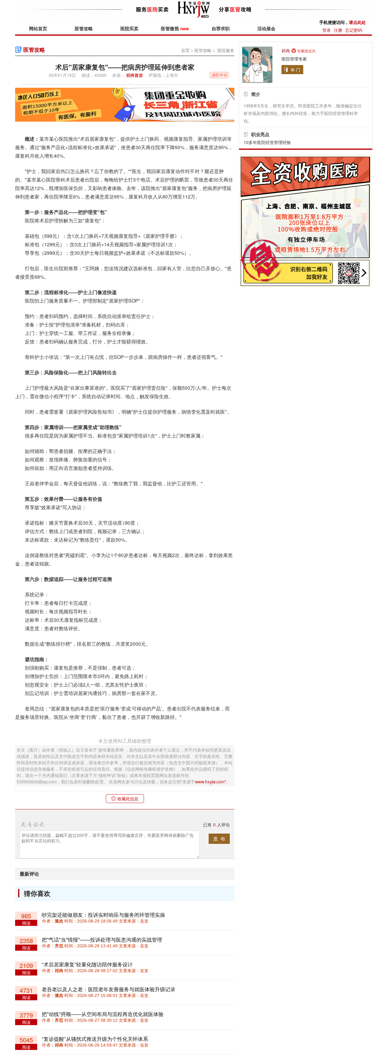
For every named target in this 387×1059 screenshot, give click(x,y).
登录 (326, 30)
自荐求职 (221, 28)
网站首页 (38, 28)
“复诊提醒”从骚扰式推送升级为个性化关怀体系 (95, 1038)
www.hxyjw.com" (210, 782)
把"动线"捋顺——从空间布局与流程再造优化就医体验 (103, 1014)
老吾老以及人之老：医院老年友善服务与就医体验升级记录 (108, 989)
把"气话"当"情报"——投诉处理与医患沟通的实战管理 (102, 939)
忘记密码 (353, 30)
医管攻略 (84, 28)
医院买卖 (129, 28)
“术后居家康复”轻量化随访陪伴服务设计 (87, 964)
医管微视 (175, 28)
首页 (185, 50)
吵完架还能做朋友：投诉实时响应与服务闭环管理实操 (103, 914)
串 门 (295, 70)
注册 (338, 30)
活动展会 (266, 28)
